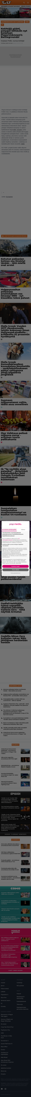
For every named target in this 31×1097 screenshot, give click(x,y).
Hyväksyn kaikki (15, 566)
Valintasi (23, 529)
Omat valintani (15, 569)
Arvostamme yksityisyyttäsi (9, 529)
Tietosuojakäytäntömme (15, 573)
